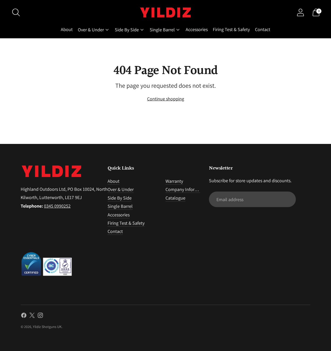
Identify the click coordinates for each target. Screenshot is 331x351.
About (67, 29)
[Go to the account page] (300, 12)
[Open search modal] (16, 12)
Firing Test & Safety (231, 29)
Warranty (174, 181)
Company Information (187, 189)
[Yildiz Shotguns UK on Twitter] (32, 316)
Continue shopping (165, 99)
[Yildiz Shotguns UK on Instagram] (40, 316)
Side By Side (127, 30)
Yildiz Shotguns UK (47, 326)
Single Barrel (162, 30)
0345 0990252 (57, 206)
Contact (262, 29)
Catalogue (175, 198)
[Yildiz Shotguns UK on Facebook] (24, 316)
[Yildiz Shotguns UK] (165, 12)
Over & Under (91, 30)
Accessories (197, 29)
